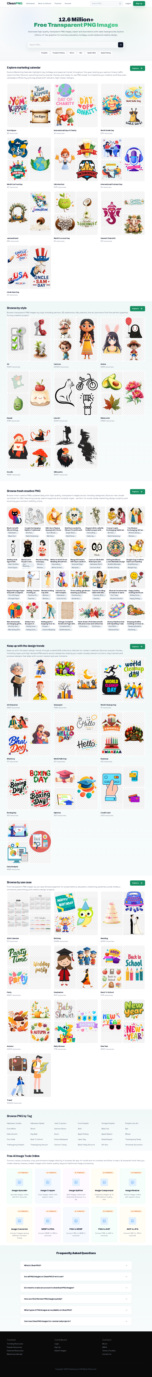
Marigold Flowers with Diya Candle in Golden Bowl (78, 562)
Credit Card (105, 813)
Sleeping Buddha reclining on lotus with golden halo (136, 624)
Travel (9, 1100)
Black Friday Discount (86, 1145)
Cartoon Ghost (60, 1129)
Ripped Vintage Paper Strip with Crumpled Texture (16, 593)
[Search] (120, 3)
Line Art (57, 418)
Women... (132, 536)
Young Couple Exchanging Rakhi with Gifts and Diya (115, 530)
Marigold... (76, 568)
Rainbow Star (114, 630)
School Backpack (61, 1139)
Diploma (57, 813)
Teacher (57, 3)
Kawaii (9, 418)
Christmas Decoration (134, 1145)
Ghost (72, 53)
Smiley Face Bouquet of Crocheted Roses (32, 624)
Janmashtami (12, 238)
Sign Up (58, 1347)
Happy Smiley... (135, 599)
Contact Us (106, 1354)
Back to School (44, 3)
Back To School (107, 992)
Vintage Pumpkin (108, 1123)
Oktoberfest (59, 184)
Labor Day (82, 1139)
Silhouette (58, 472)
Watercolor (105, 418)
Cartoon (57, 364)
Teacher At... (33, 595)
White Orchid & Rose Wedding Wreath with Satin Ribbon (59, 562)
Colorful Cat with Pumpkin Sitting (60, 593)
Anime (103, 364)
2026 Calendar (13, 938)
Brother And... (13, 626)
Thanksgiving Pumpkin (15, 1145)
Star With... (113, 626)
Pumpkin (44, 53)
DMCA (104, 1347)
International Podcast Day (111, 184)
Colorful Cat (61, 599)
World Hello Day (60, 759)
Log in (128, 3)
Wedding (104, 938)
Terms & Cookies (109, 1351)
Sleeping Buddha (134, 626)
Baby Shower (59, 1046)
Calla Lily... (91, 536)
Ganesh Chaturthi (108, 238)
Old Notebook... (65, 630)
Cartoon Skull (95, 568)
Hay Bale (34, 1134)
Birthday (57, 938)
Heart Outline (13, 564)
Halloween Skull (96, 564)
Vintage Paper (13, 599)
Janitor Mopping (48, 630)
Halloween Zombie (14, 1123)
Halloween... (12, 533)
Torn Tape (114, 595)
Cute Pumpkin (83, 1123)
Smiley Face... (135, 595)
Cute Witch (11, 1129)
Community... (77, 595)
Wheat (128, 1134)
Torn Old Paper (13, 595)
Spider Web (91, 53)
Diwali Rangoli (107, 1139)
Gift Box (105, 1145)
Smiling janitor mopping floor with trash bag (48, 624)
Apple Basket (107, 1134)
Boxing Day (11, 813)
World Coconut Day (62, 238)
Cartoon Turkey (60, 1145)
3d (8, 364)
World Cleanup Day (108, 705)
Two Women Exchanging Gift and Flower (135, 530)
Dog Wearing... (133, 564)
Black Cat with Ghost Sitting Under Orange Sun (14, 530)
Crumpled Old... (65, 626)
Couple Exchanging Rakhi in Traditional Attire (33, 530)
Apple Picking (106, 53)
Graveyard (58, 705)
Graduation (58, 992)
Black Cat (12, 536)
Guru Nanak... (52, 533)
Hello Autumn (12, 1134)
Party (9, 992)
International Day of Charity (65, 130)
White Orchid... (57, 568)
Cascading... (91, 533)
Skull (79, 1129)
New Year (104, 1046)
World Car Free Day (14, 184)
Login (57, 1344)
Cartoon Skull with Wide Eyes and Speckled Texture (96, 562)
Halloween (30, 3)
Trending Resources (15, 1344)
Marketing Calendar (14, 1354)
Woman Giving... (135, 533)
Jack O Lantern (60, 1123)
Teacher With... (99, 595)
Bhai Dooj (11, 759)
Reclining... (132, 630)
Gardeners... (76, 599)
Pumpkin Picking (58, 53)
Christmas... (83, 626)
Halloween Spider (37, 1123)
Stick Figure (12, 568)
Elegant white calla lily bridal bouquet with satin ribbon (94, 530)
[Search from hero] (120, 44)
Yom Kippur (11, 130)
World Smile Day (107, 130)
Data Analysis (12, 867)
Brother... (29, 533)
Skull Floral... (70, 536)
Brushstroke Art (116, 599)
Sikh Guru (50, 536)
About (104, 1344)
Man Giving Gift (14, 630)
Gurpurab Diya (77, 564)
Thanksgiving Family (133, 1139)
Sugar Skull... (71, 533)
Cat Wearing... (26, 565)
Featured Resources (15, 1351)
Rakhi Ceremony (32, 536)
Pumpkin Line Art (131, 1123)
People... (45, 626)
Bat (80, 53)
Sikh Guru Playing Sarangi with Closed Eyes (53, 530)
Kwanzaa (104, 759)
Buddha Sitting (113, 568)
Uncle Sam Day (13, 292)
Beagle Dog (132, 568)
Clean (14, 3)
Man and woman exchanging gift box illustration (15, 624)
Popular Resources (14, 1347)
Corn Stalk (11, 1139)
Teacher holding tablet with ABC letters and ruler (98, 593)
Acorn (56, 1134)
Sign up (139, 3)
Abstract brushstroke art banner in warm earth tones (118, 593)
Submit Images (60, 1351)
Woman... (40, 564)
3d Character (12, 705)
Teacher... (32, 599)
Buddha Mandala (114, 564)
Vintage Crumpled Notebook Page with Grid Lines (66, 624)
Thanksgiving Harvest (39, 1145)
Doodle (10, 472)
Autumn (68, 3)
